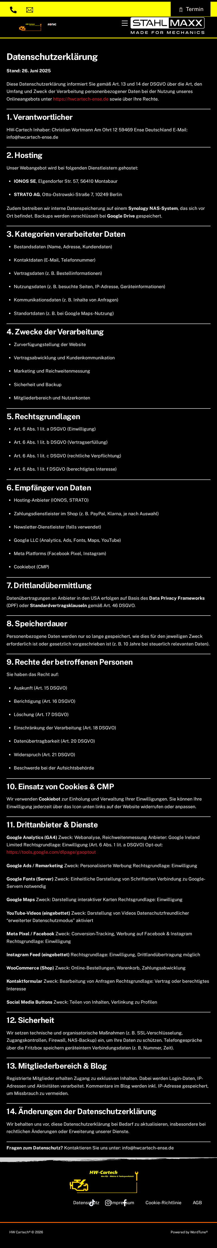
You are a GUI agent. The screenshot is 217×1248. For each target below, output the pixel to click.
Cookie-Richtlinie (163, 1202)
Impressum (122, 1202)
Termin (194, 9)
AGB (197, 1202)
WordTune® (199, 1232)
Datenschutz (86, 1202)
